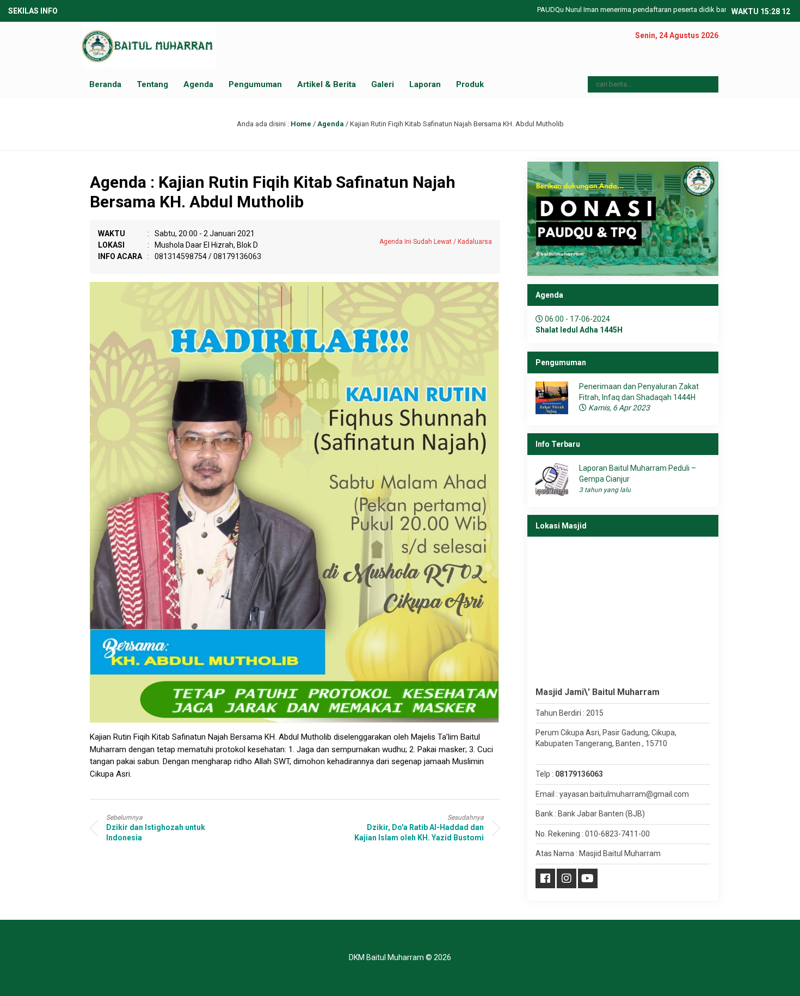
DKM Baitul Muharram (386, 957)
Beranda (105, 84)
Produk (470, 84)
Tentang (152, 84)
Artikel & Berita (326, 84)
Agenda (198, 84)
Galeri (382, 84)
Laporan (425, 84)
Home (301, 124)
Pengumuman (255, 84)
